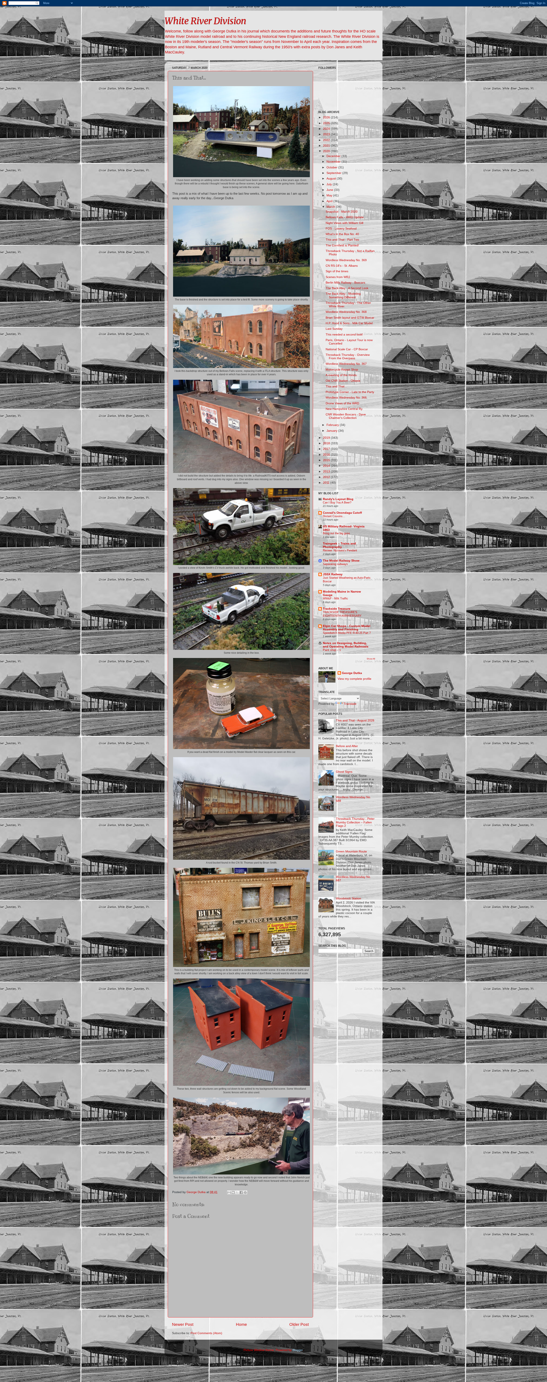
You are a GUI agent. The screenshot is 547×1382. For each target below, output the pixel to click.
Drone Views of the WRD (342, 403)
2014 (327, 465)
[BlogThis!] (233, 1192)
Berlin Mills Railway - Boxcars (345, 282)
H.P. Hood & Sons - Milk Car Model (349, 323)
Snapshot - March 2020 (341, 211)
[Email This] (229, 1192)
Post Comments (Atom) (206, 1333)
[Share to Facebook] (241, 1192)
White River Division (205, 20)
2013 (327, 471)
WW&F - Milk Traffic (335, 598)
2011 (326, 482)
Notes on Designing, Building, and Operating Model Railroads (345, 645)
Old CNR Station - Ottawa (343, 380)
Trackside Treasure (336, 608)
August (331, 178)
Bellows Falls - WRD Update (345, 217)
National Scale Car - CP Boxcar (347, 349)
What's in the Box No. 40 (342, 234)
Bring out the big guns (336, 533)
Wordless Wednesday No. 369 (346, 260)
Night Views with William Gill (344, 223)
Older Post (299, 1324)
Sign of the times (337, 271)
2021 (327, 145)
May (329, 195)
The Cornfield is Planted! (342, 245)
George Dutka (352, 673)
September (334, 173)
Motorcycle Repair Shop (342, 369)
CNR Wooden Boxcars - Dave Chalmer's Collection (346, 416)
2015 (327, 460)
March (331, 206)
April (329, 201)
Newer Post (182, 1324)
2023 (327, 134)
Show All (371, 659)
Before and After (347, 746)
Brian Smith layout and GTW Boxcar (350, 317)
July (329, 184)
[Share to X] (237, 1192)
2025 (327, 123)
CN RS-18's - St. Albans (342, 265)
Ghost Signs (344, 771)
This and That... (336, 386)
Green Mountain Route (351, 851)
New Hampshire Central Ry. (344, 409)
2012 (327, 477)
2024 (327, 128)
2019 (327, 437)
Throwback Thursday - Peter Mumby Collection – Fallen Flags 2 (355, 822)
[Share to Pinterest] (245, 1192)
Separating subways (335, 564)
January (332, 430)
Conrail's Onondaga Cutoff (342, 512)
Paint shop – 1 (332, 650)
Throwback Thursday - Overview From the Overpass (348, 356)
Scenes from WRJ (338, 277)
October (332, 167)
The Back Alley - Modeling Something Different (343, 295)
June (330, 189)
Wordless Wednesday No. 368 (346, 311)
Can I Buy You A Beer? (337, 502)
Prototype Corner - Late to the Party (350, 392)
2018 (327, 443)
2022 (327, 140)
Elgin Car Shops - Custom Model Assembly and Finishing (346, 627)
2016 (327, 454)
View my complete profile (354, 678)
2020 (327, 151)
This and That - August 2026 (355, 720)
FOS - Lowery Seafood (341, 228)
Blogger (298, 1350)
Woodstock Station (348, 898)
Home (241, 1324)
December (333, 156)
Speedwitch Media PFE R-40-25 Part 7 (347, 632)
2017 (327, 448)
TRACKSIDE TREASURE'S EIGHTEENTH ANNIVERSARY (342, 614)
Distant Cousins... (334, 516)
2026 (327, 117)
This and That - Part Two (342, 239)
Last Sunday (334, 328)
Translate (350, 703)
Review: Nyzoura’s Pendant (340, 550)
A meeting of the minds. (341, 375)
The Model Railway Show (341, 560)
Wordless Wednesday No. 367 (346, 363)
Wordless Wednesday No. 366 (346, 397)
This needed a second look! (344, 334)
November (333, 161)
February (333, 425)
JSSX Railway (333, 574)
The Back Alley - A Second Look (347, 288)
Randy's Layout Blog (338, 499)
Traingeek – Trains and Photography (339, 545)
